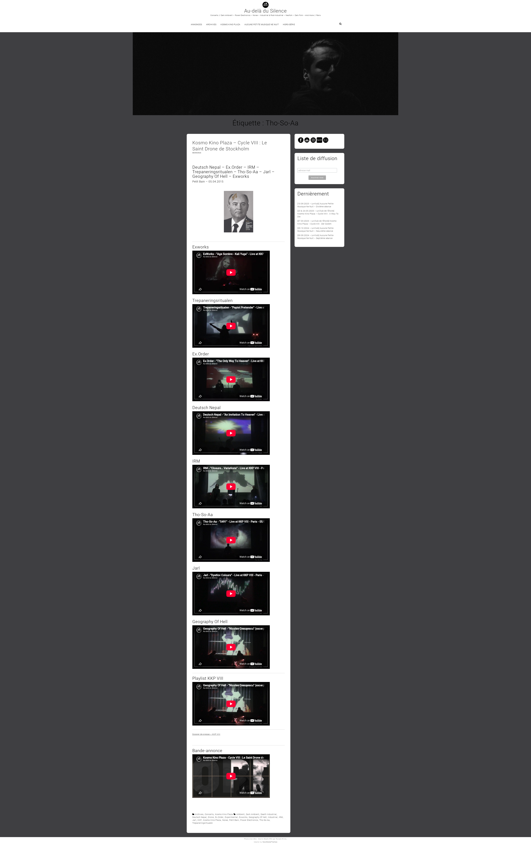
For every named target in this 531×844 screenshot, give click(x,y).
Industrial (273, 817)
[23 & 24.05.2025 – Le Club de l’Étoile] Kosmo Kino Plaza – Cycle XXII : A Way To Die (318, 214)
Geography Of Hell (258, 817)
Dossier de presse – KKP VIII (206, 734)
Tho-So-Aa (264, 820)
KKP (200, 820)
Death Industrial (269, 814)
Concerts (209, 814)
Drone (211, 817)
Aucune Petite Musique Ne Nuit (261, 24)
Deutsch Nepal (199, 817)
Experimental (231, 817)
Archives (211, 24)
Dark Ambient (252, 814)
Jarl (194, 820)
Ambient (240, 814)
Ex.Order (219, 817)
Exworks (243, 817)
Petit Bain (234, 820)
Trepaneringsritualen (202, 823)
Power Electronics (249, 820)
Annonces (196, 24)
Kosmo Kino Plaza (230, 24)
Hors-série (289, 24)
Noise (225, 820)
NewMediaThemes (270, 842)
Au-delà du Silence (265, 11)
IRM (281, 817)
